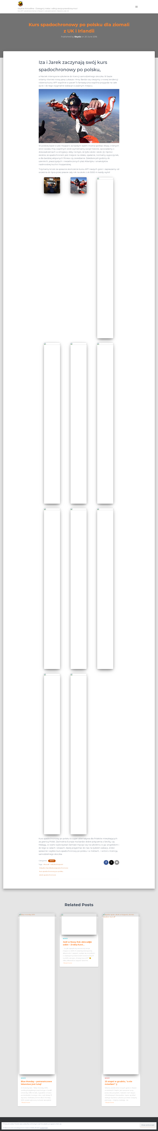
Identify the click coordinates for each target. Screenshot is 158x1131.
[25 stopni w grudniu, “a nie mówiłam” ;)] (121, 994)
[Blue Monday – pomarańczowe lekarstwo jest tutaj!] (37, 994)
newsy (52, 860)
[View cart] (139, 7)
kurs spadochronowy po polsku (51, 871)
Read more (25, 1102)
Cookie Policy (44, 1128)
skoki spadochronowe (47, 875)
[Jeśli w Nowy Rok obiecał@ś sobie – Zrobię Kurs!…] (79, 924)
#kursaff (46, 864)
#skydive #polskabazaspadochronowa (53, 868)
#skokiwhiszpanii (56, 864)
